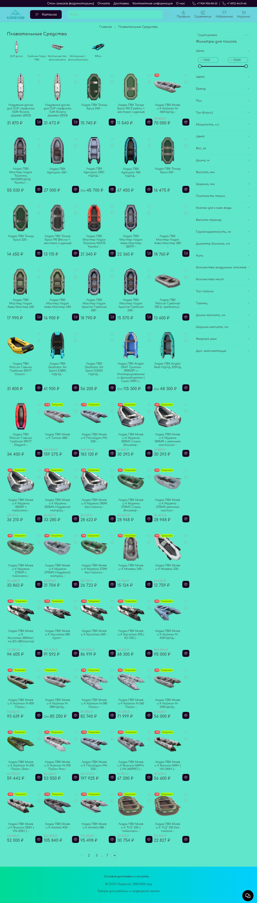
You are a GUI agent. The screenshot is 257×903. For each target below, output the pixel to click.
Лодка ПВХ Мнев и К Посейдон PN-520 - (94, 765)
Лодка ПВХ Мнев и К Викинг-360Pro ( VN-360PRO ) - (130, 765)
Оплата (103, 3)
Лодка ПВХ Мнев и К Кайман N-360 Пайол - (131, 703)
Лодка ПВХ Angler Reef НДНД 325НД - (167, 367)
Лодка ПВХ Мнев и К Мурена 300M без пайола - (94, 503)
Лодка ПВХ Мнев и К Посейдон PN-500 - (94, 438)
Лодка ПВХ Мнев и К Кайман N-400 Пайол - (21, 703)
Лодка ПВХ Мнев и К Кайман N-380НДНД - (57, 703)
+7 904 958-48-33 (207, 3)
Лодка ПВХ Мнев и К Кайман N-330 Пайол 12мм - (21, 765)
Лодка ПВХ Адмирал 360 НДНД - (130, 172)
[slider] (199, 66)
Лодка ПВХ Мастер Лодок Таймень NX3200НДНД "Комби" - (20, 175)
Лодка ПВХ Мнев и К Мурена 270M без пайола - (94, 569)
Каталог (49, 14)
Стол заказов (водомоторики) (70, 3)
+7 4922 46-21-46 (237, 3)
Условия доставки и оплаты (126, 876)
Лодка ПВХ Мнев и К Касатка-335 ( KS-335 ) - (131, 634)
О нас (180, 3)
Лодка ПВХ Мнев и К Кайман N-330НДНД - (167, 703)
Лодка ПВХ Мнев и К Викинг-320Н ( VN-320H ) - (21, 827)
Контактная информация (153, 3)
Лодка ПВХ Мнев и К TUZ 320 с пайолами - (130, 827)
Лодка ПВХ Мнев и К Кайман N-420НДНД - (167, 634)
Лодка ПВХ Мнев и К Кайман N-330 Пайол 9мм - (57, 765)
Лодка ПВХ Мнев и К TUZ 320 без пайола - (167, 827)
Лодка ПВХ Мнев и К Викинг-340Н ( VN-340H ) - (168, 765)
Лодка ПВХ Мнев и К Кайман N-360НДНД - (167, 108)
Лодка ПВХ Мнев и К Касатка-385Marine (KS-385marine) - (21, 638)
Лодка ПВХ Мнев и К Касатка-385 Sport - (57, 634)
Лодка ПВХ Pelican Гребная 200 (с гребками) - (168, 303)
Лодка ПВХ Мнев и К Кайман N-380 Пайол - (94, 703)
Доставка (121, 3)
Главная (105, 26)
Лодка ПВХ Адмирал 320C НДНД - (94, 172)
